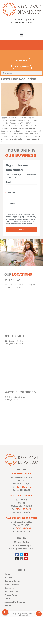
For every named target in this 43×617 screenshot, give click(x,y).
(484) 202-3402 (23, 528)
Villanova (12, 280)
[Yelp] (26, 554)
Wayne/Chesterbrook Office (21, 518)
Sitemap (8, 605)
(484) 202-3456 (23, 487)
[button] (21, 35)
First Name (10, 193)
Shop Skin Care (11, 591)
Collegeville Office (21, 496)
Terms (7, 598)
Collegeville (15, 336)
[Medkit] (21, 558)
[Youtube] (26, 558)
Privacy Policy (10, 595)
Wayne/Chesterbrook (21, 392)
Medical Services (12, 584)
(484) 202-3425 (23, 509)
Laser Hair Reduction (18, 79)
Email (8, 182)
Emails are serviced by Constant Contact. (20, 223)
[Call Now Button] (5, 612)
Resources (9, 588)
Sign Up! (21, 229)
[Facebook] (17, 554)
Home (7, 574)
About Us (8, 577)
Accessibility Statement (15, 602)
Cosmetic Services (13, 581)
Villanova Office (21, 473)
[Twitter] (21, 554)
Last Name (10, 203)
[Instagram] (17, 558)
